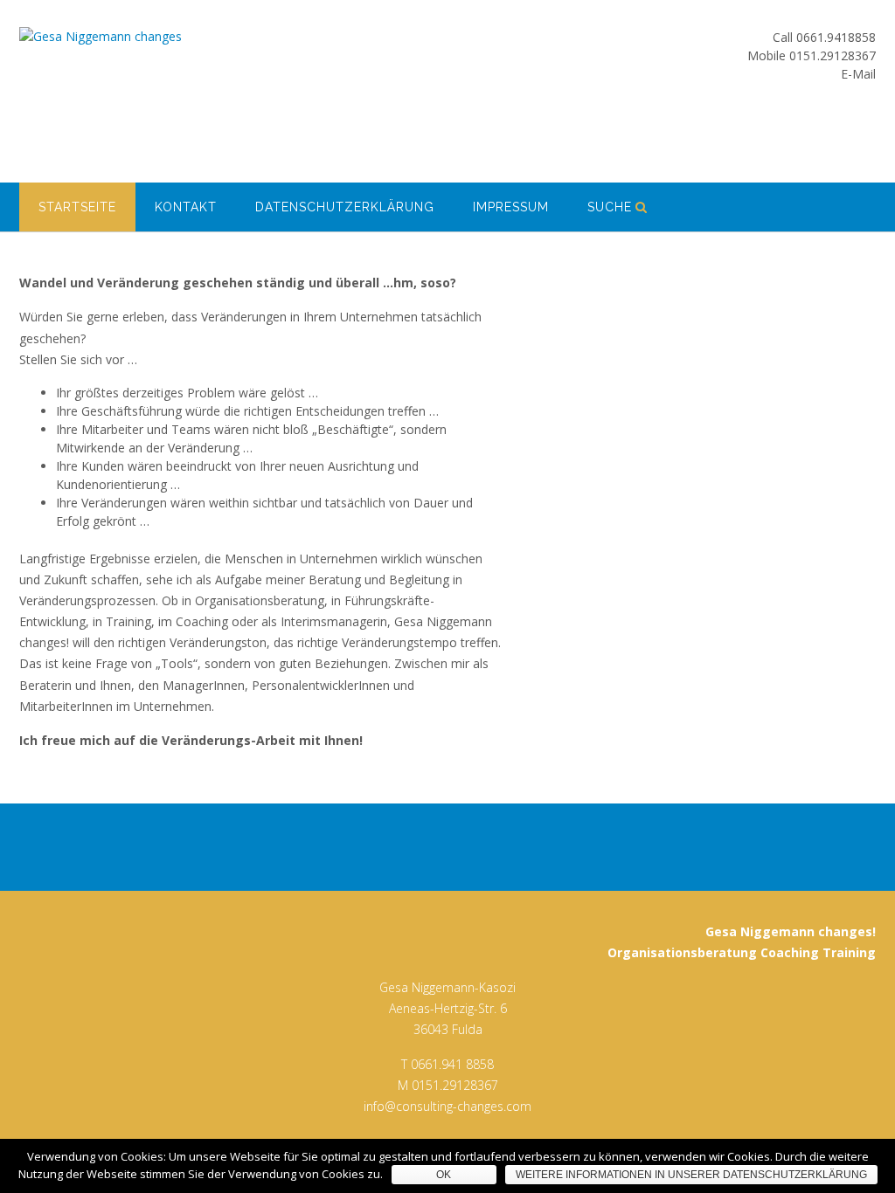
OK (443, 1175)
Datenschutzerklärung (344, 207)
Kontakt (186, 207)
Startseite (77, 207)
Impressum (511, 207)
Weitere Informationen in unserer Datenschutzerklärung (691, 1175)
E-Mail (858, 74)
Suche (609, 207)
